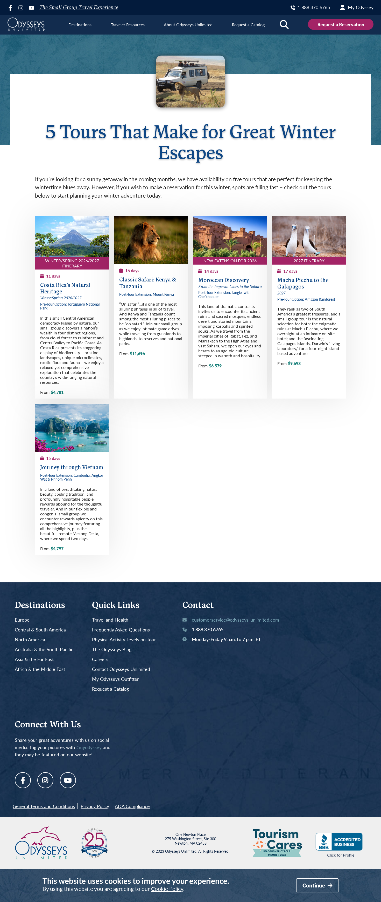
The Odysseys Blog (111, 650)
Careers (100, 659)
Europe (22, 620)
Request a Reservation (341, 24)
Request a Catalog (110, 689)
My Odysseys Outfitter (115, 679)
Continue (314, 885)
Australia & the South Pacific (44, 650)
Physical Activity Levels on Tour (124, 640)
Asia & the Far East (34, 659)
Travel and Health (110, 620)
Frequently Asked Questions (121, 630)
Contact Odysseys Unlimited (121, 669)
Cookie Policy (167, 888)
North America (30, 640)
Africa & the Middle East (40, 669)
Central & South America (40, 630)
